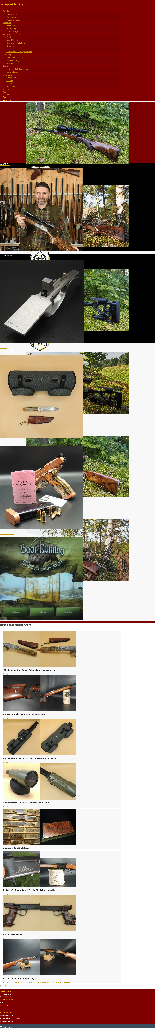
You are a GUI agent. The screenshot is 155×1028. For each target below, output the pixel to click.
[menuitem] (62, 15)
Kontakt (2, 1002)
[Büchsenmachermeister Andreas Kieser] (12, 7)
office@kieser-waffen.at (6, 1021)
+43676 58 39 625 (5, 1023)
